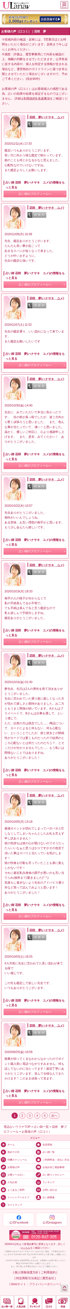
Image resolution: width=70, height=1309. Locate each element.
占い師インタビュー (53, 1174)
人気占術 (12, 1182)
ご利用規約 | (49, 1272)
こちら (26, 1247)
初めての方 (13, 1152)
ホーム (11, 1144)
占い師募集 (49, 1197)
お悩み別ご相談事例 (53, 1167)
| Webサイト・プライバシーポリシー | (35, 1284)
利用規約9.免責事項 (37, 98)
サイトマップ (14, 1204)
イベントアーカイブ (18, 1197)
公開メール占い (15, 1174)
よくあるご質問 (15, 1190)
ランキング (49, 1182)
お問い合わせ (50, 1190)
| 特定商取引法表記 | (28, 1278)
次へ (54, 1115)
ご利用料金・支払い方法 (56, 1159)
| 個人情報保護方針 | (26, 1272)
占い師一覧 (49, 1152)
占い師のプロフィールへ (35, 193)
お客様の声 (13, 1167)
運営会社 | (49, 1278)
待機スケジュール (17, 1159)
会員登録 (47, 1144)
